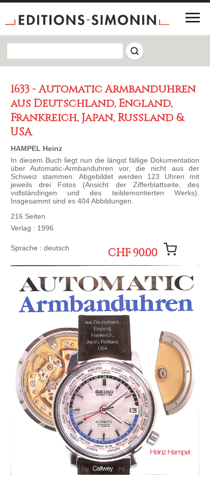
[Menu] (192, 17)
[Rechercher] (134, 51)
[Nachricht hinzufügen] (170, 249)
